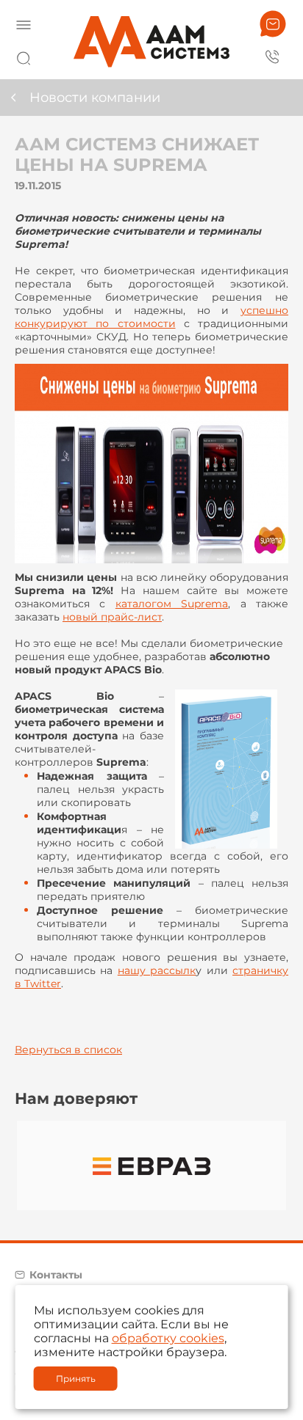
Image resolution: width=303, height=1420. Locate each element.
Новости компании (94, 97)
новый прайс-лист (112, 616)
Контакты (55, 1274)
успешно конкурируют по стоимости (151, 317)
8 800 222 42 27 (272, 55)
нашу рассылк (157, 970)
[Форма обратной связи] (272, 24)
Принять (76, 1378)
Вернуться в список (68, 1049)
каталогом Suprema (171, 603)
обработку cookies (168, 1338)
